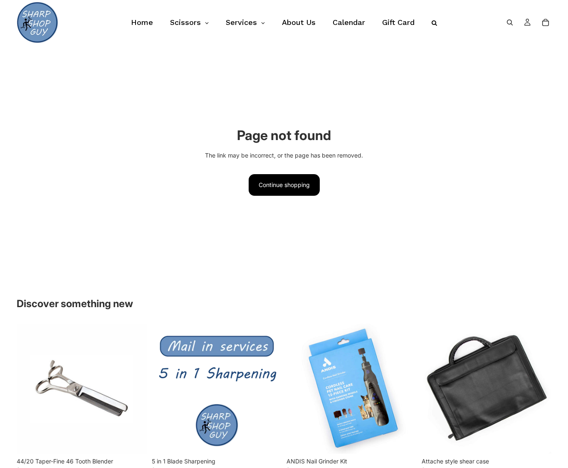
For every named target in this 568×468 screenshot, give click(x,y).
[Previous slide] (298, 389)
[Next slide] (404, 389)
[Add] (133, 441)
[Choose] (538, 441)
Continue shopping (284, 184)
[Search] (510, 22)
